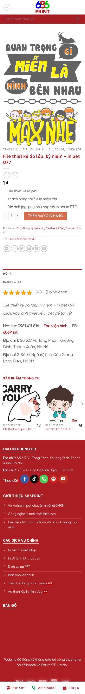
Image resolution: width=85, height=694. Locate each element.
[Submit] (77, 19)
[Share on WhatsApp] (7, 248)
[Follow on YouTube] (63, 479)
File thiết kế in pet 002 (17, 429)
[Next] (82, 412)
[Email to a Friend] (29, 248)
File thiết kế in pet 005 (59, 429)
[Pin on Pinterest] (36, 248)
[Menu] (7, 7)
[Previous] (3, 412)
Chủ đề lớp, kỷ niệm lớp (64, 149)
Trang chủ (11, 149)
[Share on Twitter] (21, 248)
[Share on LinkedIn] (44, 248)
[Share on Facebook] (14, 248)
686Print (10, 333)
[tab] (42, 273)
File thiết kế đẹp (54, 228)
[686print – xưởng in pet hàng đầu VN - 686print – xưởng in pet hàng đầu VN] (42, 7)
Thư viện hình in (33, 149)
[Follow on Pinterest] (53, 479)
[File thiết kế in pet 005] (63, 403)
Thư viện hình (55, 326)
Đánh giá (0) (12, 282)
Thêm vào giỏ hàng (45, 216)
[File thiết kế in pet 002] (21, 403)
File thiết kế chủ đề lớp (22, 239)
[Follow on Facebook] (24, 479)
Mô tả (7, 273)
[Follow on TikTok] (34, 479)
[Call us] (44, 479)
